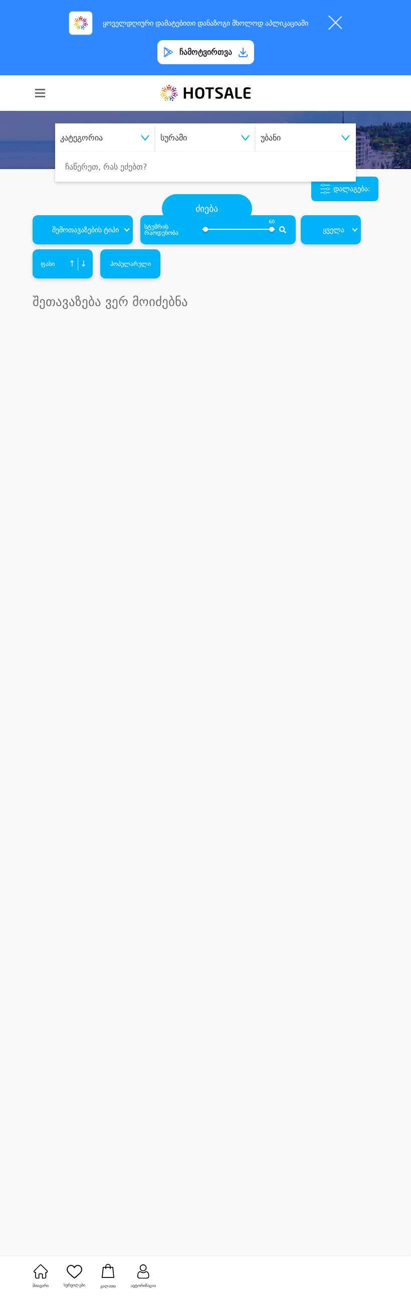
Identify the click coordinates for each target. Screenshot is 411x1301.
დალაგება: (350, 189)
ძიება (206, 208)
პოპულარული (130, 264)
